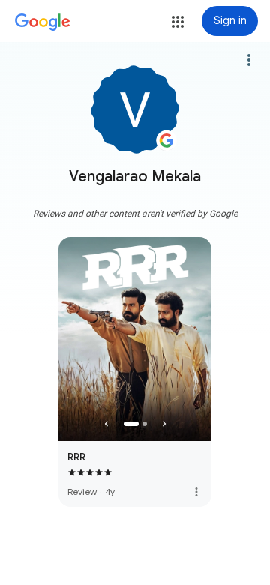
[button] (178, 22)
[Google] (42, 23)
